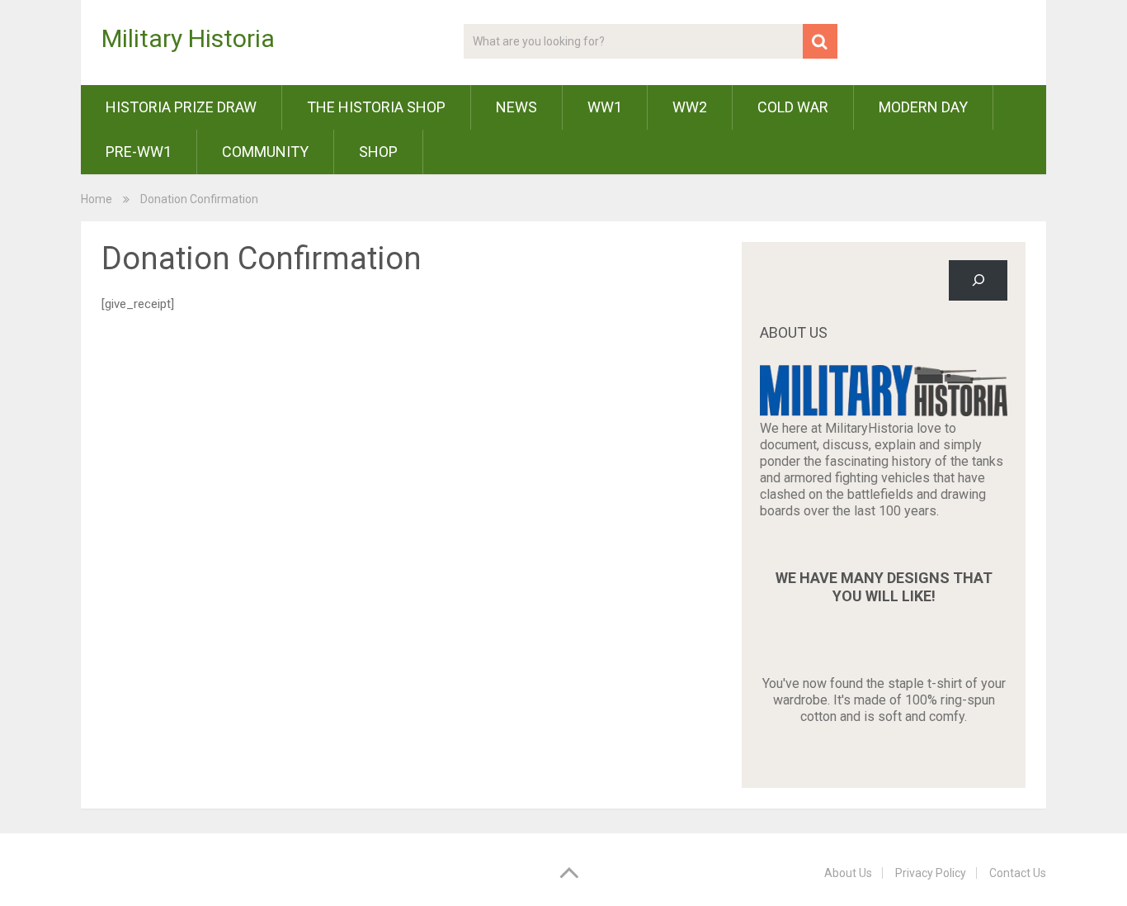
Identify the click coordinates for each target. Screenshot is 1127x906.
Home (96, 199)
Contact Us (1017, 873)
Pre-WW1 (139, 151)
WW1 (604, 107)
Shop (378, 151)
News (516, 107)
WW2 (689, 107)
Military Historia (188, 38)
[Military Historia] (883, 412)
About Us (848, 873)
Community (265, 151)
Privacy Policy (930, 873)
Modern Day (923, 107)
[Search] (978, 280)
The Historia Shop (376, 107)
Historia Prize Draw (181, 107)
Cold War (792, 107)
